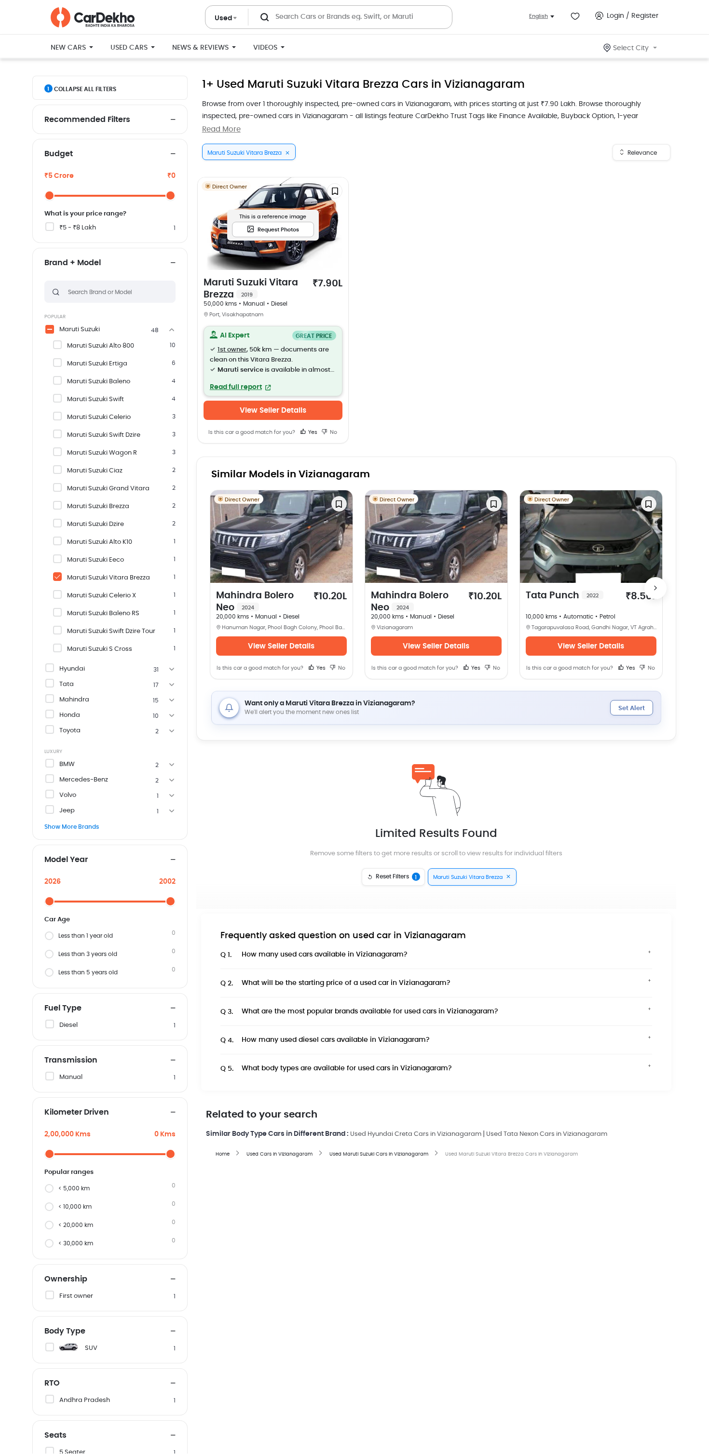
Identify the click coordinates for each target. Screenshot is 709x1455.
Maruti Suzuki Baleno (98, 381)
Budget (58, 154)
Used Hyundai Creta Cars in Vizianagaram (415, 1134)
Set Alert (631, 708)
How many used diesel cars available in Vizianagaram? (325, 1040)
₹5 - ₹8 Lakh (77, 228)
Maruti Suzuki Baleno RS (103, 613)
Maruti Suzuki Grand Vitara (108, 488)
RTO (52, 1383)
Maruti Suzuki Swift (95, 399)
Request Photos (278, 229)
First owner (76, 1296)
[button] (273, 361)
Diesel (68, 1025)
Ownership (65, 1279)
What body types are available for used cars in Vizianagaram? (336, 1068)
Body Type (64, 1331)
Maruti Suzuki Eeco (95, 560)
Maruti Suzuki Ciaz (95, 471)
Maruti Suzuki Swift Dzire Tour (111, 631)
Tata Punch (562, 595)
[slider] (49, 195)
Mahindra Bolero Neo (255, 601)
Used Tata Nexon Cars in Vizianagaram (546, 1134)
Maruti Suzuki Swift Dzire (103, 435)
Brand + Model (72, 263)
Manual (70, 1077)
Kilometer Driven (76, 1112)
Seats (55, 1435)
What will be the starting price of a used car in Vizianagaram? (335, 983)
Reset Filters (396, 877)
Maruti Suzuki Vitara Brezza (108, 578)
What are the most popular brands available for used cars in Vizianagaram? (359, 1011)
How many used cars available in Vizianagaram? (314, 954)
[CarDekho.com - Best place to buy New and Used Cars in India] (93, 17)
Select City (631, 48)
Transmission (70, 1060)
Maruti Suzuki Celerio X (101, 596)
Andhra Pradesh (84, 1400)
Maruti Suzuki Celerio (99, 417)
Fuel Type (63, 1008)
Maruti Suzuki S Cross (99, 649)
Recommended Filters (87, 119)
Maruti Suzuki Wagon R (102, 453)
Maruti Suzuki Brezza (98, 506)
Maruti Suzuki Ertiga (97, 364)
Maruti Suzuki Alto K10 (99, 542)
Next (655, 588)
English (538, 16)
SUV (91, 1348)
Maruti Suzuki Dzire (95, 524)
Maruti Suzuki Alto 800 (100, 346)
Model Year (66, 859)
